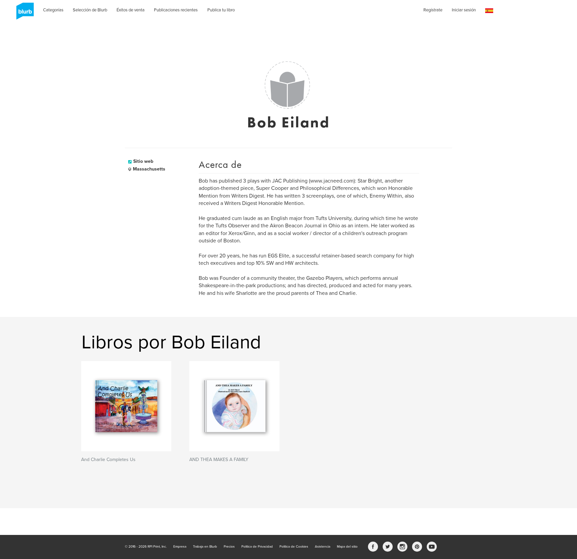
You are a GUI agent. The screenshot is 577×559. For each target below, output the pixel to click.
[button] (489, 11)
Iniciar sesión (464, 10)
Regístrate (432, 10)
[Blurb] (23, 13)
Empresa (179, 547)
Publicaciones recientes (176, 10)
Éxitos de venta (131, 10)
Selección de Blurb (90, 10)
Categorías (53, 10)
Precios (229, 547)
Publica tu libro (221, 10)
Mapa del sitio (347, 547)
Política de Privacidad (257, 547)
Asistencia (322, 547)
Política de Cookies (293, 547)
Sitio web (143, 161)
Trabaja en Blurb (205, 547)
